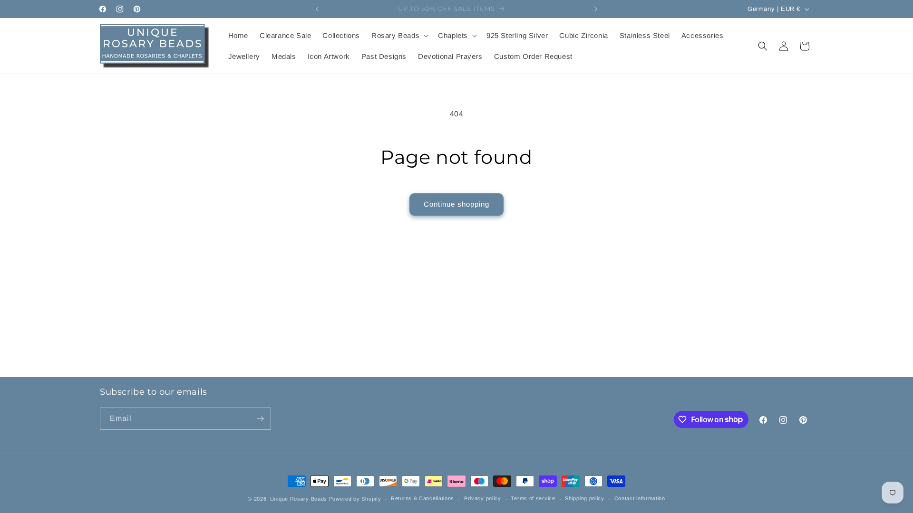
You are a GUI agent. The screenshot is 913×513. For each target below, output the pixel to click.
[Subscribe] (260, 419)
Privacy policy (482, 498)
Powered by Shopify (355, 499)
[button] (399, 35)
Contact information (639, 498)
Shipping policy (584, 498)
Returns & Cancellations (422, 498)
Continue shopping (456, 204)
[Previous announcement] (317, 9)
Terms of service (533, 498)
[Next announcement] (595, 9)
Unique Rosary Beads (298, 499)
